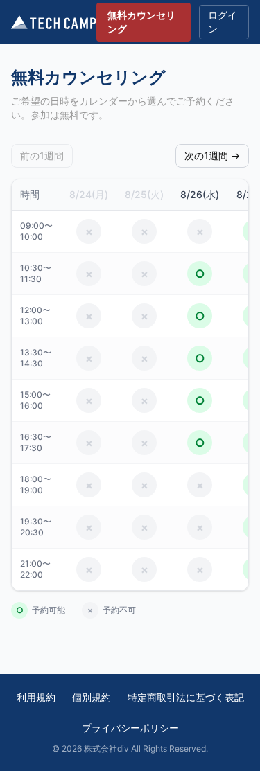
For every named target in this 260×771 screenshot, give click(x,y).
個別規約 (91, 697)
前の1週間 (42, 155)
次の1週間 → (212, 155)
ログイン (222, 22)
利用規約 (36, 697)
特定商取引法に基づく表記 (186, 697)
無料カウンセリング (141, 22)
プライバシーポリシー (130, 728)
